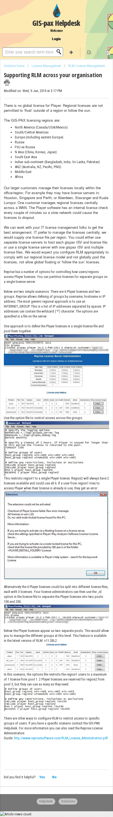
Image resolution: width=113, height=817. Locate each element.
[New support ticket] (71, 52)
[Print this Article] (7, 83)
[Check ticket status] (89, 52)
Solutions (68, 801)
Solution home (14, 66)
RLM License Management (86, 66)
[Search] (60, 52)
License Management (46, 66)
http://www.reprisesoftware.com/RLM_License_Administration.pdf (61, 738)
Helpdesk (46, 801)
